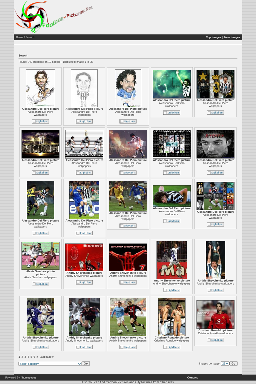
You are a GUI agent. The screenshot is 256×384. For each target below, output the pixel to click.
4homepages (28, 377)
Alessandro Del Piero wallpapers (40, 113)
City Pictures (143, 382)
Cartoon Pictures (117, 382)
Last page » (47, 356)
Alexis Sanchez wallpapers (40, 277)
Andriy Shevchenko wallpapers (84, 275)
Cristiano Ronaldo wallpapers (172, 340)
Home (19, 37)
